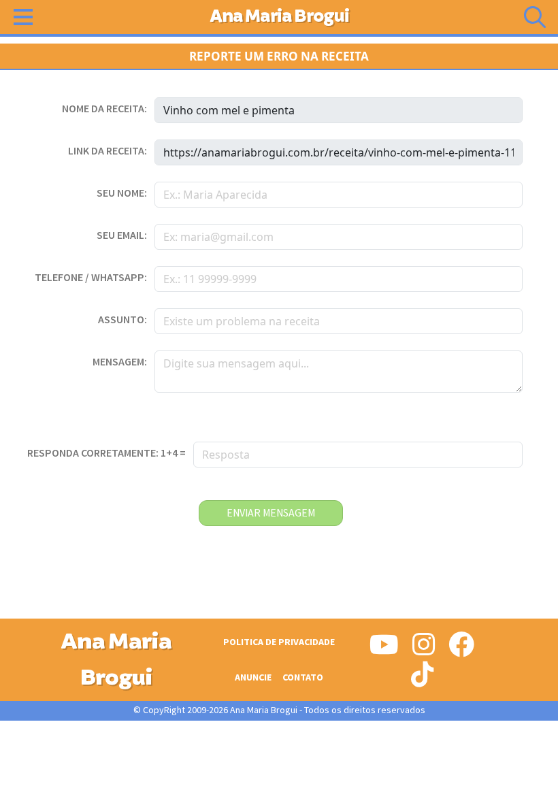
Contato (302, 677)
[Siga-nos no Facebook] (461, 649)
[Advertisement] (279, 769)
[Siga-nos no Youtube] (384, 649)
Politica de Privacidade (279, 642)
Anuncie (253, 677)
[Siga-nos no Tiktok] (422, 679)
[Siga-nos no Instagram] (423, 649)
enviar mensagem (271, 513)
